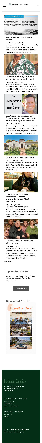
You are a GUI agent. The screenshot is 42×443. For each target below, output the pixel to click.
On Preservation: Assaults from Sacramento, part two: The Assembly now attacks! (20, 118)
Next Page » (8, 261)
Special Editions (9, 401)
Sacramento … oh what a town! (19, 38)
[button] (21, 288)
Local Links (8, 414)
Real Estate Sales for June (20, 157)
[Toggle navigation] (4, 5)
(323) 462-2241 (8, 390)
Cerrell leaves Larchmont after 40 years (19, 242)
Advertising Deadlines (11, 406)
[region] (21, 279)
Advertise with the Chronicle (13, 412)
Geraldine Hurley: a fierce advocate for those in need (20, 77)
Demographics (8, 404)
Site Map (6, 417)
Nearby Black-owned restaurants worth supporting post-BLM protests (17, 198)
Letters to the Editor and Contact (15, 399)
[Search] (38, 5)
